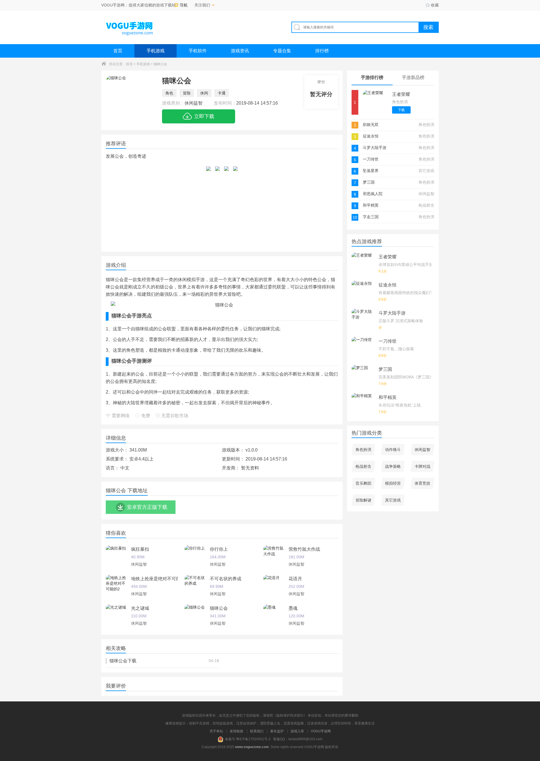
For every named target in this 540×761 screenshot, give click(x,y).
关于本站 (216, 731)
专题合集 (282, 50)
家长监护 (277, 731)
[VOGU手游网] (129, 27)
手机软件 (198, 50)
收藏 (435, 5)
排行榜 (322, 50)
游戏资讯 (240, 50)
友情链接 (236, 731)
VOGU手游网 (321, 731)
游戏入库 (297, 731)
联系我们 (257, 731)
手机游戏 (156, 50)
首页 (117, 50)
